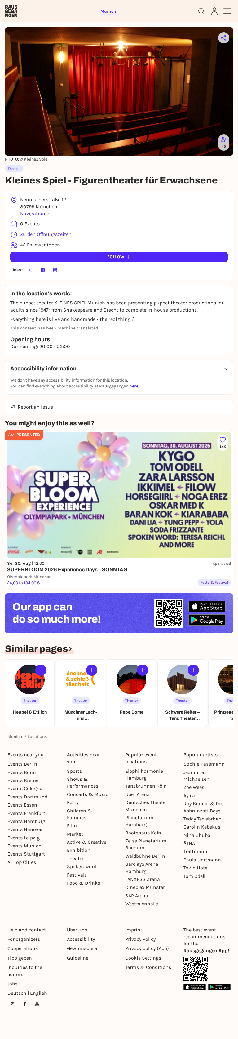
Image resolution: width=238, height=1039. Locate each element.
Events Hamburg (26, 821)
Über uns (77, 930)
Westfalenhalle (141, 904)
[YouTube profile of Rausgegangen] (37, 1004)
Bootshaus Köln (143, 833)
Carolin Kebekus (201, 827)
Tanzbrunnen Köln (146, 786)
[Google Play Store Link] (219, 987)
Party (72, 802)
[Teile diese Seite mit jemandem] (223, 37)
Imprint (133, 930)
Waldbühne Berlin (145, 856)
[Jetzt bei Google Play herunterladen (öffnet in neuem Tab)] (207, 619)
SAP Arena (136, 896)
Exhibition (78, 850)
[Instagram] (30, 270)
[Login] (214, 11)
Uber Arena (137, 794)
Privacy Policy (140, 939)
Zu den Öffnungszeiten (46, 234)
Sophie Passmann (204, 764)
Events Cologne (24, 788)
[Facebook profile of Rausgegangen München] (25, 1004)
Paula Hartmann (202, 860)
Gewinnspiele (82, 948)
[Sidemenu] (227, 11)
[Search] (201, 11)
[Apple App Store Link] (194, 987)
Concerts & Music (87, 794)
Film (72, 826)
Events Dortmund (27, 797)
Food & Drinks (83, 883)
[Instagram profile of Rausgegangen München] (12, 1004)
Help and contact (26, 930)
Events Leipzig (23, 838)
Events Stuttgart (26, 854)
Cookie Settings (143, 958)
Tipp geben (19, 958)
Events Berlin (22, 764)
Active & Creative (86, 842)
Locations (37, 736)
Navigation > (34, 213)
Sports (74, 771)
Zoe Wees (193, 787)
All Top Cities (21, 862)
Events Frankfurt (26, 813)
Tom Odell (194, 876)
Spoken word (81, 866)
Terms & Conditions (148, 967)
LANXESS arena (142, 879)
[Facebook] (43, 270)
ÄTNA (189, 843)
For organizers (23, 939)
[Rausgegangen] (11, 11)
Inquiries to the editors (24, 970)
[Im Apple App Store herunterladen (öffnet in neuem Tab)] (207, 606)
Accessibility (81, 939)
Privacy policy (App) (147, 948)
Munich (14, 736)
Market (75, 834)
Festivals (77, 875)
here (133, 386)
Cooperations (22, 948)
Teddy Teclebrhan (202, 819)
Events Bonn (21, 772)
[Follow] (40, 670)
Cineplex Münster (145, 887)
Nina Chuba (196, 835)
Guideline (77, 958)
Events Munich (24, 846)
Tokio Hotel (196, 868)
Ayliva (189, 795)
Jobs (12, 984)
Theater (75, 858)
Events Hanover (25, 829)
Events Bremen (24, 780)
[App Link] (195, 969)
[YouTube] (55, 270)
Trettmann (195, 851)
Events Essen (22, 805)
